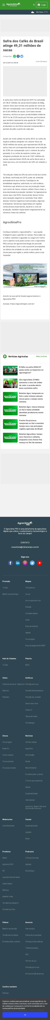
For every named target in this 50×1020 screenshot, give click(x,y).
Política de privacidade (33, 935)
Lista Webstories (8, 826)
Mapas (28, 581)
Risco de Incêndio (31, 626)
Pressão (28, 607)
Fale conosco (30, 929)
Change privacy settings (34, 942)
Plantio (28, 659)
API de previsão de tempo (34, 974)
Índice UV (28, 710)
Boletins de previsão (9, 929)
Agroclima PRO (7, 864)
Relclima (5, 691)
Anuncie (29, 922)
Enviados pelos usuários (34, 774)
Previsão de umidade (33, 697)
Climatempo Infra (8, 909)
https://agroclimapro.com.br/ (22, 304)
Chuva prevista (7, 761)
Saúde (27, 761)
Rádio (27, 839)
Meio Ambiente (30, 768)
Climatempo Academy (10, 903)
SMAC (4, 858)
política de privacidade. (16, 1008)
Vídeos (5, 922)
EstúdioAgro (29, 871)
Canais (28, 819)
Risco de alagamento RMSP (35, 646)
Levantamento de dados (11, 877)
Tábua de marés (31, 716)
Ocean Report (7, 884)
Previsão (6, 581)
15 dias (5, 588)
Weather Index (7, 897)
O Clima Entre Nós (32, 858)
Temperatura (30, 588)
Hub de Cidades (9, 659)
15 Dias (5, 665)
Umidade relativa (31, 613)
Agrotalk (28, 832)
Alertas (27, 787)
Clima (4, 678)
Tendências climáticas (10, 935)
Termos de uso (30, 961)
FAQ (26, 954)
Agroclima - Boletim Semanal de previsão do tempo (35, 807)
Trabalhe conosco (31, 948)
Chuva (27, 594)
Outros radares (7, 755)
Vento (27, 620)
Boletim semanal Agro (10, 594)
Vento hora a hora (31, 703)
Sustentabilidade (31, 794)
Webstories (7, 819)
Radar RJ (5, 749)
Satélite (28, 633)
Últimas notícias (31, 742)
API (3, 871)
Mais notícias (41, 356)
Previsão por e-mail (32, 967)
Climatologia (29, 723)
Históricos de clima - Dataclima (13, 684)
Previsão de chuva (31, 684)
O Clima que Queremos (33, 781)
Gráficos (29, 678)
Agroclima (29, 749)
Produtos (6, 852)
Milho (27, 665)
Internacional (30, 800)
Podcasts (5, 697)
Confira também (9, 987)
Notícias (29, 736)
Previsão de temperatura (34, 691)
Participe (5, 993)
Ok (25, 1015)
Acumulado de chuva (33, 601)
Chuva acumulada (9, 768)
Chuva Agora (30, 639)
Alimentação (29, 755)
